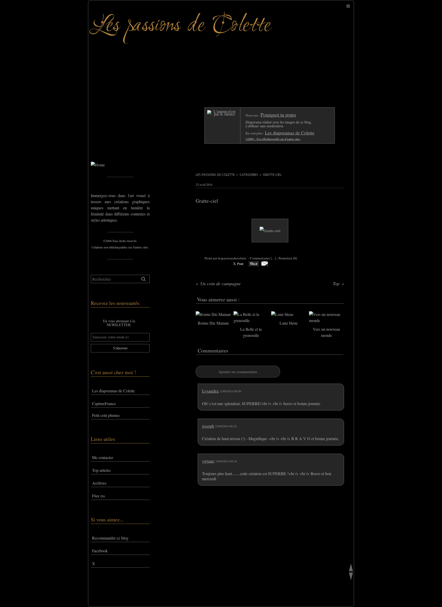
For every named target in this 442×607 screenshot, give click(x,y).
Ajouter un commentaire (237, 371)
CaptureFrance (104, 403)
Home (95, 140)
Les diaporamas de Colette (113, 390)
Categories (249, 175)
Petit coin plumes (106, 415)
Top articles (101, 470)
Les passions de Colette (215, 175)
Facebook (100, 550)
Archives (99, 483)
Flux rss (98, 495)
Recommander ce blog (110, 538)
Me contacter (102, 457)
